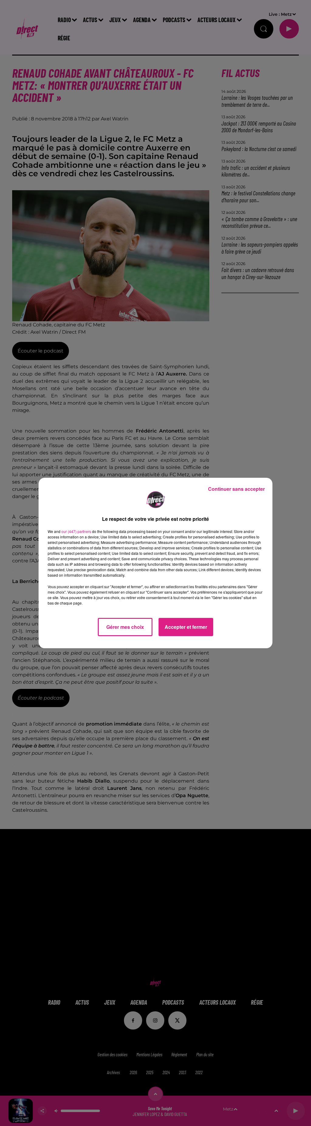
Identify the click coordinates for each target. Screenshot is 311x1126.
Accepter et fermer (186, 626)
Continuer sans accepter (236, 488)
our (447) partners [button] (76, 531)
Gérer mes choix (125, 626)
